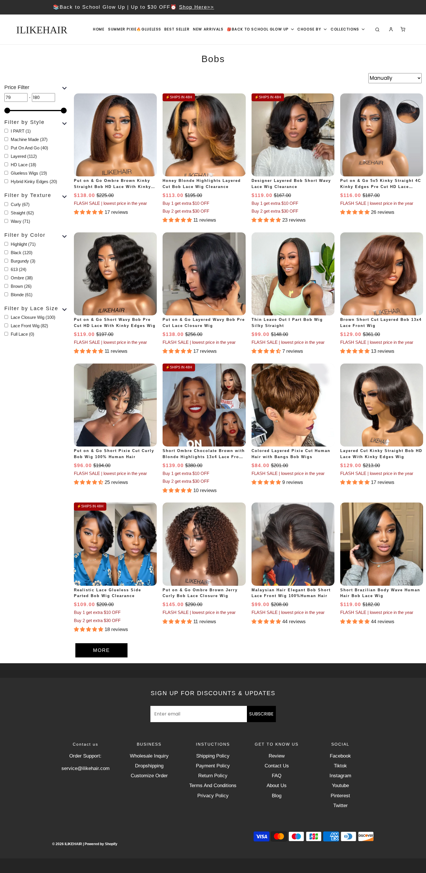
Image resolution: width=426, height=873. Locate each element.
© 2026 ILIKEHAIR (67, 844)
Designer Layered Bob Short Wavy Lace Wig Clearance (291, 183)
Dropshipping (149, 766)
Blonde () (21, 294)
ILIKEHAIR (41, 30)
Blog (276, 795)
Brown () (21, 286)
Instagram (340, 775)
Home (98, 29)
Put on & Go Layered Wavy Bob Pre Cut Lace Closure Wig (204, 322)
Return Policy (212, 775)
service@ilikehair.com (85, 768)
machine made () (29, 139)
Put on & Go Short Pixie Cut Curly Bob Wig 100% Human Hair (114, 454)
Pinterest (340, 795)
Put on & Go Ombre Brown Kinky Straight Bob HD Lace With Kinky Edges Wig (112, 184)
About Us (277, 785)
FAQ (276, 775)
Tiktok (340, 766)
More (101, 650)
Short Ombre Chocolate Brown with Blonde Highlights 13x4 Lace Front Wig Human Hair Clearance (204, 454)
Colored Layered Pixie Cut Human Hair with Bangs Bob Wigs (291, 454)
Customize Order (149, 775)
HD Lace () (23, 164)
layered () (24, 156)
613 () (18, 269)
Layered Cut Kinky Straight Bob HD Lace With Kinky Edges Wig (381, 454)
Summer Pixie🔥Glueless (134, 29)
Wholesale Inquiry (149, 756)
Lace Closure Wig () (33, 317)
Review (277, 756)
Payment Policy (213, 766)
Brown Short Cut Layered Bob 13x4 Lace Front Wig (381, 322)
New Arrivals (208, 29)
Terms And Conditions (212, 785)
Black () (21, 252)
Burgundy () (23, 261)
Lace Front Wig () (29, 325)
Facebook (340, 756)
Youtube (340, 785)
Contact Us (277, 766)
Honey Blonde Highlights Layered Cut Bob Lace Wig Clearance (202, 183)
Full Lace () (22, 334)
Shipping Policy (213, 756)
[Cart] (402, 29)
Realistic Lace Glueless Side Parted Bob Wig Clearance (107, 593)
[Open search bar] (377, 29)
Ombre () (22, 277)
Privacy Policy (213, 795)
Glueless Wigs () (29, 173)
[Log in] (391, 29)
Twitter (340, 805)
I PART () (21, 131)
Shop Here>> (263, 7)
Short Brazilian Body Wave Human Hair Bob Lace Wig (380, 593)
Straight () (22, 212)
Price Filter (16, 87)
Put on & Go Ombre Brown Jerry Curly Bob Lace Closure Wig (200, 593)
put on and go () (29, 147)
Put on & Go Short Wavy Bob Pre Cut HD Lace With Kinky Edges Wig (115, 322)
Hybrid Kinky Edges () (34, 181)
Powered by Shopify (101, 844)
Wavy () (20, 221)
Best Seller (177, 29)
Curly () (20, 204)
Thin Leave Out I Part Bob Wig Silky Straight (287, 322)
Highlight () (23, 244)
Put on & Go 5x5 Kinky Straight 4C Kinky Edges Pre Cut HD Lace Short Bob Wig (380, 184)
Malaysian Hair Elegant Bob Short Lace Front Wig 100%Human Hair (291, 593)
